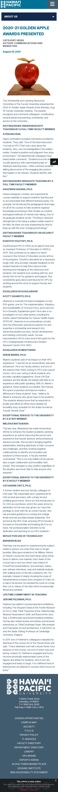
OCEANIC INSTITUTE (29, 768)
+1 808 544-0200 (30, 704)
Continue (23, 790)
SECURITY (29, 726)
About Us (10, 16)
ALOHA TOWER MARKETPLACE (29, 764)
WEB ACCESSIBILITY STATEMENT (29, 772)
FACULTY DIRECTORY (29, 743)
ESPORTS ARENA (29, 759)
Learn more (34, 790)
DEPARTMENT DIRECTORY (29, 747)
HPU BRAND (29, 755)
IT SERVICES (29, 739)
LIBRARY (29, 751)
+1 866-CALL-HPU (34, 707)
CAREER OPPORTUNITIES (29, 718)
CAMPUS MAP (29, 722)
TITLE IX (29, 730)
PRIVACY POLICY (29, 734)
